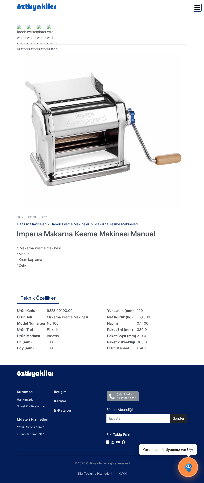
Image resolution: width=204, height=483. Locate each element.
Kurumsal (25, 392)
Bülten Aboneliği (119, 409)
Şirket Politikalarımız (31, 406)
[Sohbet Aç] (188, 467)
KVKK (123, 473)
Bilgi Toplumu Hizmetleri (94, 473)
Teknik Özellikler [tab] (38, 298)
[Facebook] (124, 442)
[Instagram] (113, 442)
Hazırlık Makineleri (31, 224)
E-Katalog (62, 410)
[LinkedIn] (108, 442)
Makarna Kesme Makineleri (116, 224)
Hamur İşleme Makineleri (70, 224)
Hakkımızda (25, 399)
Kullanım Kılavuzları (30, 434)
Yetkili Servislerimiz (30, 427)
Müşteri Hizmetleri (32, 419)
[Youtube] (119, 442)
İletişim (60, 392)
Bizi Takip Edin (118, 434)
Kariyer (60, 401)
